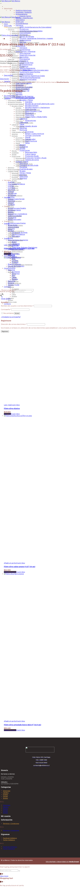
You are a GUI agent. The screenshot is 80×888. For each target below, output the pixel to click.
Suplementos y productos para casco (34, 70)
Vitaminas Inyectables (28, 79)
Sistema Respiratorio (27, 68)
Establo (5, 794)
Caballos (5, 793)
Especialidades (25, 33)
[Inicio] (6, 6)
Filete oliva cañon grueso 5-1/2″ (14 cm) (19, 567)
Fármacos (19, 25)
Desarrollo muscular (28, 55)
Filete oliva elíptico (12, 408)
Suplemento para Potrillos (30, 72)
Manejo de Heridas (27, 37)
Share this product (7, 72)
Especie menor (25, 16)
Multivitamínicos (26, 65)
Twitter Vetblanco (9, 840)
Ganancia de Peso (26, 63)
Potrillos (19, 93)
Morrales (19, 94)
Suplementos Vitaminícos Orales (32, 76)
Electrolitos (24, 57)
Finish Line (20, 22)
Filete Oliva (27, 70)
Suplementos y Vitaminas (25, 51)
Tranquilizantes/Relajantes (30, 78)
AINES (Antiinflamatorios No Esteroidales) (35, 27)
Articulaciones (25, 53)
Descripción (8, 75)
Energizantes (25, 59)
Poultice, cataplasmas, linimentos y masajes (36, 38)
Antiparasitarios (21, 14)
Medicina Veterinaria (23, 10)
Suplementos (25, 50)
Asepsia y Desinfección (24, 18)
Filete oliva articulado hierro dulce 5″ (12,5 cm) (22, 725)
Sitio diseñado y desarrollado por (62, 862)
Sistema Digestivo (26, 74)
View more (4, 876)
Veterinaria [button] (8, 9)
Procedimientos (22, 23)
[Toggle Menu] (1, 3)
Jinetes (5, 798)
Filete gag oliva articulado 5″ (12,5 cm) (19, 248)
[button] (10, 563)
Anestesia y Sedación (24, 12)
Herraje (5, 796)
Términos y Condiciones (11, 823)
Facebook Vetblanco (10, 838)
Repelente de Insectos (24, 96)
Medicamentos (25, 40)
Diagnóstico (20, 20)
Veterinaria (6, 791)
